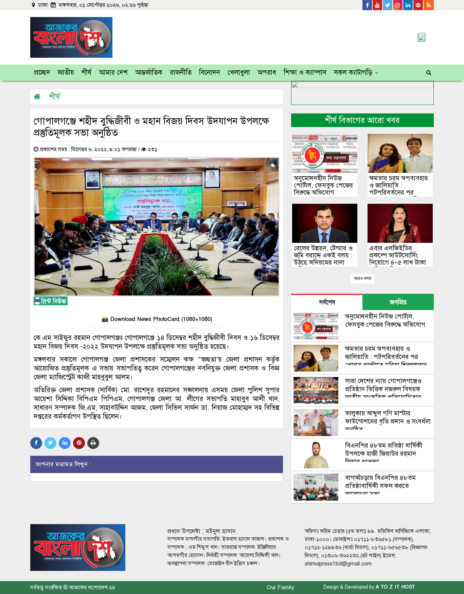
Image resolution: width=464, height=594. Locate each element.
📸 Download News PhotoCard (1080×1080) (157, 319)
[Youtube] (378, 5)
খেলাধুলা (239, 72)
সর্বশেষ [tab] (327, 302)
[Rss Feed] (429, 5)
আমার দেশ (113, 72)
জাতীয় (66, 72)
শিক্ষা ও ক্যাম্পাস (305, 72)
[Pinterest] (418, 5)
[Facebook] (367, 5)
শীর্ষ (86, 72)
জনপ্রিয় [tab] (398, 302)
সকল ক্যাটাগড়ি (353, 72)
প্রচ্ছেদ (42, 72)
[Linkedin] (408, 5)
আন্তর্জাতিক (148, 72)
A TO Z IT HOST (395, 587)
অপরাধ (266, 72)
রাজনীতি (181, 72)
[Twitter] (388, 5)
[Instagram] (398, 5)
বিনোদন (209, 72)
